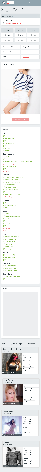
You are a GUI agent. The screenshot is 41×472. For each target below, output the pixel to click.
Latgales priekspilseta (21, 9)
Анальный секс (10, 138)
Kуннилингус (9, 246)
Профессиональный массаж (14, 177)
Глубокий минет (10, 241)
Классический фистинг (12, 255)
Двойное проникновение (12, 146)
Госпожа (8, 213)
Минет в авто (9, 244)
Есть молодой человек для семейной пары (18, 161)
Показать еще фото (20, 119)
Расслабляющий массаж (12, 194)
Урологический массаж (12, 182)
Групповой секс (10, 143)
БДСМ (7, 218)
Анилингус (8, 249)
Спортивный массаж (11, 192)
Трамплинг (8, 231)
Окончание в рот (10, 265)
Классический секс (11, 136)
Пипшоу (7, 169)
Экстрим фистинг (10, 260)
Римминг (7, 171)
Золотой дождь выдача (12, 276)
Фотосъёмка (9, 159)
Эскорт (7, 156)
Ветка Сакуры (9, 197)
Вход (34, 2)
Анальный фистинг (11, 257)
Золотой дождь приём (12, 279)
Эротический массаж (11, 179)
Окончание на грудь (11, 268)
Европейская (27, 52)
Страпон (7, 223)
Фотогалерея (9, 64)
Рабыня (7, 221)
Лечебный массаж (10, 187)
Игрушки (8, 148)
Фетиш (7, 150)
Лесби (7, 207)
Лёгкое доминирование (12, 216)
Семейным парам (10, 164)
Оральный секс (10, 141)
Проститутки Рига (7, 9)
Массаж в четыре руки (12, 189)
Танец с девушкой (10, 205)
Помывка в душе (10, 166)
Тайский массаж (10, 184)
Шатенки (26, 57)
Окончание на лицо (11, 270)
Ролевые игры (9, 226)
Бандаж (7, 228)
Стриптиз (8, 203)
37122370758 (10, 20)
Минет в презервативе (12, 236)
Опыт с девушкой (10, 239)
